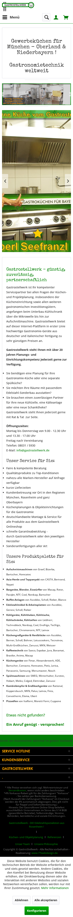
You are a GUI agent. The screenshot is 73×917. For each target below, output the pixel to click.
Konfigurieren (36, 911)
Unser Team (22, 844)
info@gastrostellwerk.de (32, 450)
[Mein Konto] (56, 17)
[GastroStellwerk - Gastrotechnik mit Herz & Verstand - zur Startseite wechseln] (18, 6)
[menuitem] (10, 17)
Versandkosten (17, 790)
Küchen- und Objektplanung (26, 837)
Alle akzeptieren (45, 900)
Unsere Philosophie (46, 844)
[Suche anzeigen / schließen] (46, 17)
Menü (14, 17)
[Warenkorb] (66, 17)
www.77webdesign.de (44, 853)
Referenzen (54, 837)
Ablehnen (21, 900)
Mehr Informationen (55, 888)
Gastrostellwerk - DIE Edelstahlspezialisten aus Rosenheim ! (36, 824)
